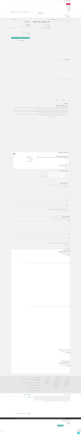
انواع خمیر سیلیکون (58, 19)
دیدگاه (69, 220)
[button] (69, 259)
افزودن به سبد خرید (60, 425)
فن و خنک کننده (64, 19)
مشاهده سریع (69, 261)
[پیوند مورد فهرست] (66, 383)
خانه (69, 19)
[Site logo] (67, 0)
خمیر (67, 107)
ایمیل (67, 200)
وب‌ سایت (66, 204)
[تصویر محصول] (48, 327)
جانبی (67, 19)
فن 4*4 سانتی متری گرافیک (64, 349)
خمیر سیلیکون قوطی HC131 (64, 363)
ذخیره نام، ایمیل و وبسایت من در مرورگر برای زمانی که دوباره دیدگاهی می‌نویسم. (57, 209)
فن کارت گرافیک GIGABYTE (64, 252)
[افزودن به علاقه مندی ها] (69, 256)
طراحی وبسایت (23, 418)
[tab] (68, 100)
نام (69, 230)
